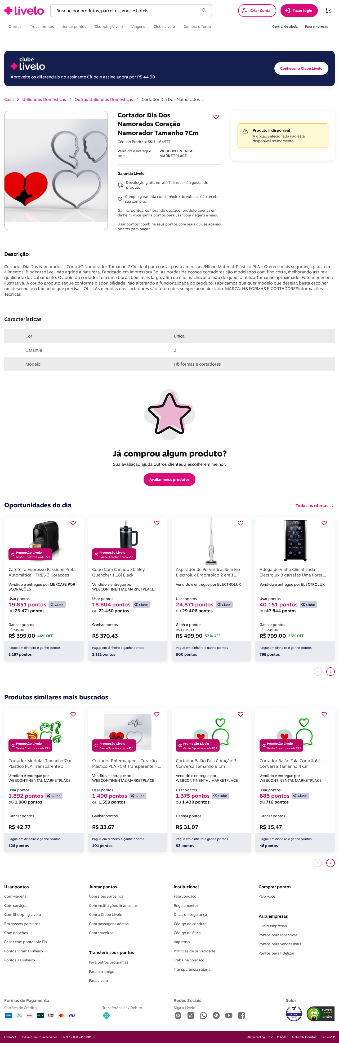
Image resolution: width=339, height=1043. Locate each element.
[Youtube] (229, 1015)
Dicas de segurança (190, 914)
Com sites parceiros (106, 896)
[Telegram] (216, 1015)
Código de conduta (190, 924)
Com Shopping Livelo (22, 914)
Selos (291, 1000)
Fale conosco (185, 896)
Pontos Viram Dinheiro (23, 951)
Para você (266, 896)
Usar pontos (16, 886)
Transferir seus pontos (111, 952)
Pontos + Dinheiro (19, 960)
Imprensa (182, 942)
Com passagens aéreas (109, 924)
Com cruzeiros (101, 933)
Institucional (186, 886)
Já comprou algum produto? (170, 453)
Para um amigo (101, 971)
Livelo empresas (272, 926)
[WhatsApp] (203, 1015)
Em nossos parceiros (22, 924)
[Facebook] (241, 1015)
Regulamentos (186, 905)
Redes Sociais (187, 1000)
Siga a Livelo (184, 1007)
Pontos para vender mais (279, 944)
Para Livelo (98, 980)
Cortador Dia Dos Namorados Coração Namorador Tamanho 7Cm (173, 99)
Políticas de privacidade (194, 951)
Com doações (16, 933)
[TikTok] (190, 1015)
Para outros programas (108, 962)
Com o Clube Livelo (105, 914)
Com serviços (15, 905)
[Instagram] (178, 1015)
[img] (320, 1013)
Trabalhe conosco (189, 960)
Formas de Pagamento (26, 1000)
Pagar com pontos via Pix (25, 942)
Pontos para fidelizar (276, 953)
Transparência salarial (193, 969)
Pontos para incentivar (277, 935)
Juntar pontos (103, 886)
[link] (24, 10)
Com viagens (15, 896)
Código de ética (187, 933)
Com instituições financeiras (113, 905)
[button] (126, 11)
